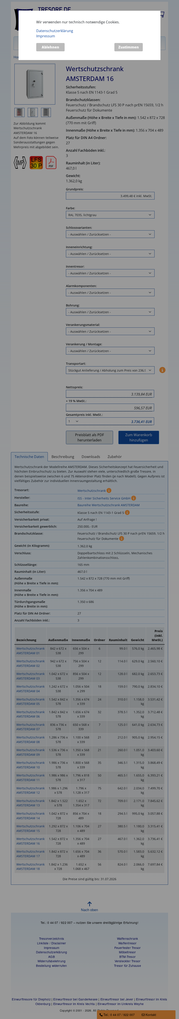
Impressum (45, 36)
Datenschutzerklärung (54, 30)
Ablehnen (50, 47)
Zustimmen (128, 47)
